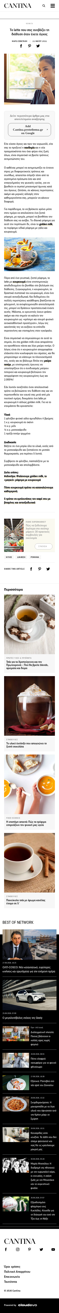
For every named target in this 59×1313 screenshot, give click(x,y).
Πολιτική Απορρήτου (17, 1271)
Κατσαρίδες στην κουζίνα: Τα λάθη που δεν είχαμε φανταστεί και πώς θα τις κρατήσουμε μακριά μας (43, 1141)
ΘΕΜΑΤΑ (29, 24)
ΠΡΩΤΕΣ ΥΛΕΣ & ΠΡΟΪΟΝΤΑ (18, 658)
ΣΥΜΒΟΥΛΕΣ (12, 739)
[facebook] (21, 46)
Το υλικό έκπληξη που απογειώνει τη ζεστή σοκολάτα (26, 745)
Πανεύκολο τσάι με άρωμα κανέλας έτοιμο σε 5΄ (25, 902)
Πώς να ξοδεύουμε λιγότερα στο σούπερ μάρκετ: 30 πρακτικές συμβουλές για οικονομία (38, 532)
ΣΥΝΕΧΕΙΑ (42, 546)
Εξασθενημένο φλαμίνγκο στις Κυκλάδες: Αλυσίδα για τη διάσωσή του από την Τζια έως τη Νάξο (43, 1210)
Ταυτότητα (10, 1282)
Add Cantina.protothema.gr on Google (28, 130)
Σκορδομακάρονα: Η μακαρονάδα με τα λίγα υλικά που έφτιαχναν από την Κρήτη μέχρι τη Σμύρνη (43, 1110)
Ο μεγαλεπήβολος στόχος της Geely (22, 1018)
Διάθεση (21, 557)
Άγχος (9, 557)
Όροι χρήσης (12, 1266)
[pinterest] (29, 46)
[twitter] (38, 46)
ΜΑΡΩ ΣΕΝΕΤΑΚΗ (19, 41)
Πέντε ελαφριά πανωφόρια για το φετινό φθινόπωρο (43, 1062)
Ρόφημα (35, 557)
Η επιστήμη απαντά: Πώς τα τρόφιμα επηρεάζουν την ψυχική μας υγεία (26, 823)
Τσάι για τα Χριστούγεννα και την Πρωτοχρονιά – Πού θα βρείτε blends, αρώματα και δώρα (27, 665)
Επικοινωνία (12, 1276)
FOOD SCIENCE (13, 818)
